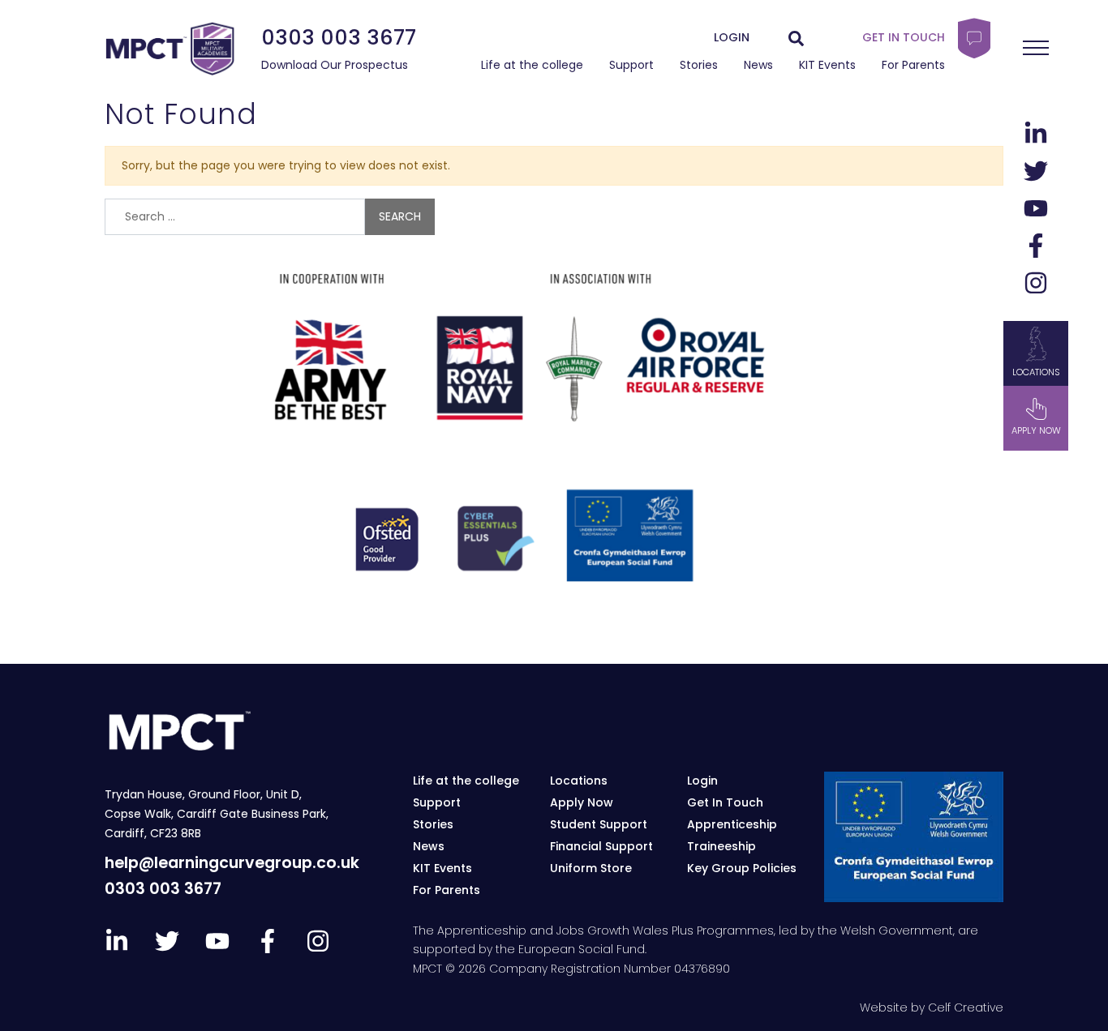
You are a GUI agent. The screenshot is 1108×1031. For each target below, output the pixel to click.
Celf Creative (965, 1007)
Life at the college (532, 65)
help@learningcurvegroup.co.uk (232, 863)
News (758, 65)
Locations (1036, 372)
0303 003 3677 (338, 37)
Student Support (598, 824)
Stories (699, 65)
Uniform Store (591, 868)
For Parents (913, 65)
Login (702, 780)
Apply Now (581, 802)
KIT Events (827, 65)
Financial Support (601, 846)
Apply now (1036, 430)
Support (631, 65)
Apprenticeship (732, 824)
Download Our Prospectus (334, 65)
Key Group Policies (742, 868)
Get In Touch (725, 802)
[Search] (796, 38)
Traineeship (721, 846)
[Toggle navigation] (1036, 48)
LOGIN (731, 37)
